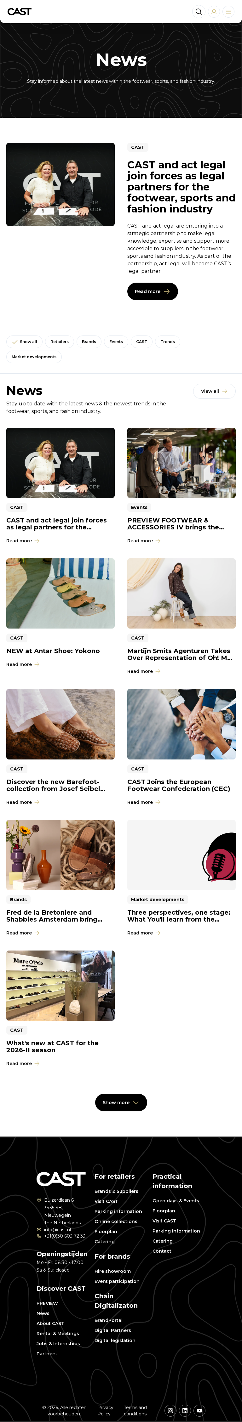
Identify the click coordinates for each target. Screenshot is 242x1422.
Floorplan (106, 1231)
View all (210, 391)
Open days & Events (176, 1201)
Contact (162, 1251)
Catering (105, 1241)
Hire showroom (113, 1271)
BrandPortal (109, 1320)
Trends (167, 341)
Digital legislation (115, 1340)
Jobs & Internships (58, 1343)
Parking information (118, 1211)
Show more (116, 1102)
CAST (141, 341)
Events (116, 341)
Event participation (117, 1281)
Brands (89, 341)
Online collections (116, 1221)
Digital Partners (113, 1330)
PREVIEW (47, 1303)
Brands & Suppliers (116, 1191)
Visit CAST (106, 1201)
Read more (147, 291)
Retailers (59, 341)
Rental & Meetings (58, 1333)
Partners (47, 1354)
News (43, 1313)
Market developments (34, 356)
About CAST (50, 1323)
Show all (28, 341)
